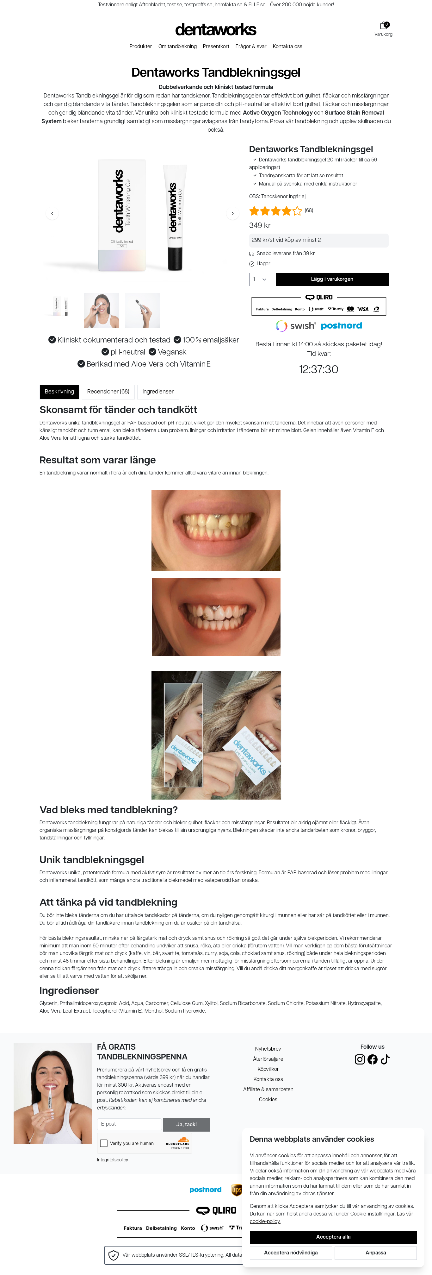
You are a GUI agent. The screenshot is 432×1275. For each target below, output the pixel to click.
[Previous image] (52, 213)
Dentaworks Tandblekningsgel (216, 73)
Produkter (141, 46)
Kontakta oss (287, 46)
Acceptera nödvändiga (291, 1253)
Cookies (268, 1099)
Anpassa (376, 1253)
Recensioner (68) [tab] (108, 392)
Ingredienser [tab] (158, 392)
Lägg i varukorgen (332, 279)
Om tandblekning (177, 46)
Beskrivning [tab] (59, 392)
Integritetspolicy (112, 1160)
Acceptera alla (333, 1237)
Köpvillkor (268, 1069)
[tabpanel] (216, 710)
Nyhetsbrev (268, 1049)
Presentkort (216, 46)
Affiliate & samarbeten (268, 1089)
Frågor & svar (251, 46)
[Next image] (232, 213)
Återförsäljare (268, 1059)
